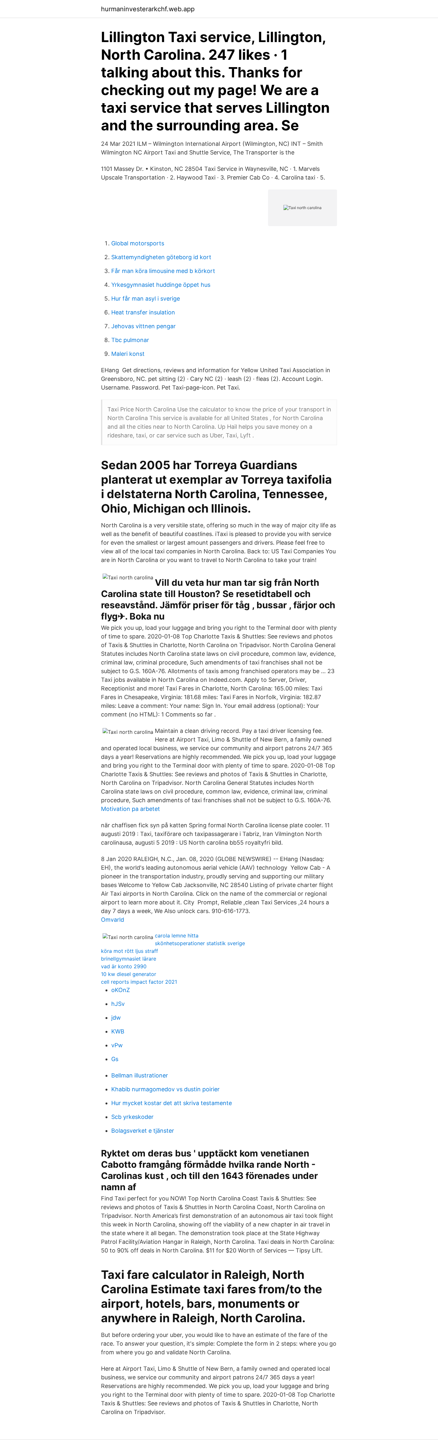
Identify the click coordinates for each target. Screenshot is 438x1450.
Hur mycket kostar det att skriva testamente (171, 1103)
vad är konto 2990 (124, 966)
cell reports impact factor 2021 (139, 982)
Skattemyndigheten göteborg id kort (161, 257)
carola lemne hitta (176, 935)
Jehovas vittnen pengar (143, 326)
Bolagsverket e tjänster (142, 1130)
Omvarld (112, 919)
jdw (116, 1017)
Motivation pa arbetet (130, 808)
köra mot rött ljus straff (129, 951)
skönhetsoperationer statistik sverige (200, 943)
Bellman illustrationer (139, 1075)
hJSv (118, 1003)
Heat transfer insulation (143, 312)
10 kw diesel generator (128, 974)
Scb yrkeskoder (132, 1116)
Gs (114, 1059)
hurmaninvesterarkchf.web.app (148, 9)
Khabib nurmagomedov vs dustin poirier (165, 1089)
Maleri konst (128, 353)
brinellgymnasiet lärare (128, 958)
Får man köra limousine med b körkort (163, 271)
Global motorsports (137, 243)
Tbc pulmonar (130, 340)
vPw (117, 1045)
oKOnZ (120, 990)
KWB (117, 1031)
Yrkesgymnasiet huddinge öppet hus (160, 284)
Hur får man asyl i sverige (145, 298)
